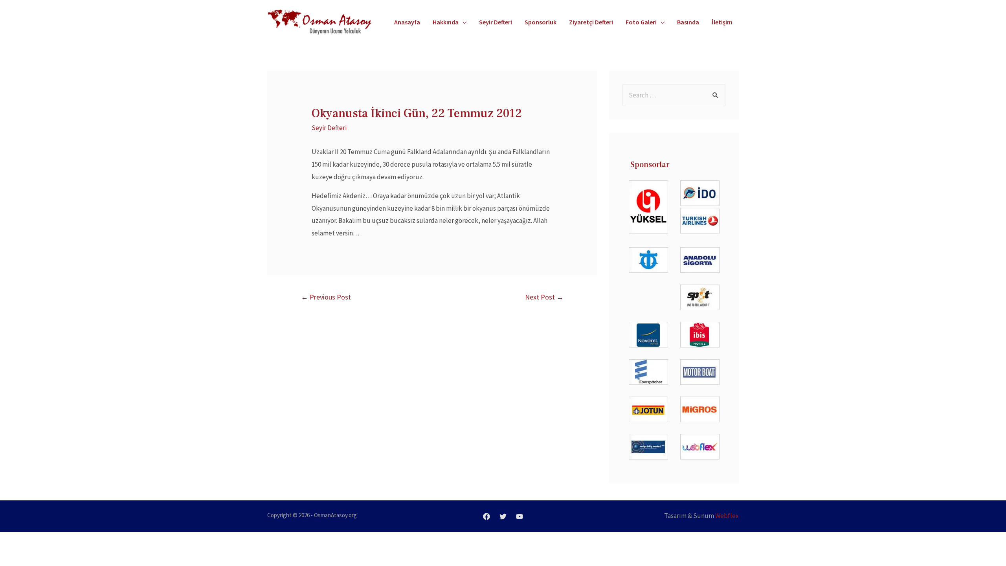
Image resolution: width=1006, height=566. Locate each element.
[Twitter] (503, 516)
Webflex (727, 515)
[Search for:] (673, 95)
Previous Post (326, 296)
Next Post (544, 296)
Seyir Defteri (329, 127)
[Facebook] (486, 516)
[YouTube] (519, 516)
